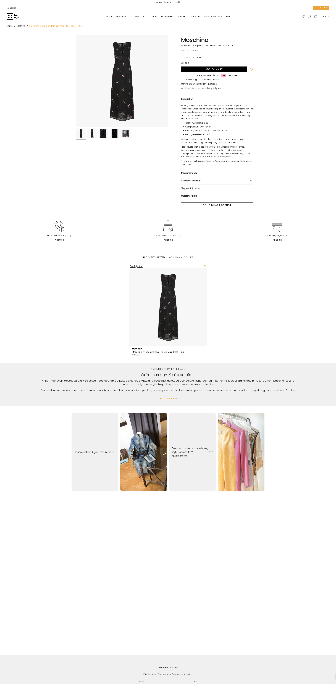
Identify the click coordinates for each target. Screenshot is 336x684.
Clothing (21, 25)
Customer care (189, 195)
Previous (76, 81)
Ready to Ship (136, 266)
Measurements (189, 173)
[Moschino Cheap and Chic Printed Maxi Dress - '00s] (168, 307)
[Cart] (316, 16)
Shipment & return (190, 188)
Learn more (59, 240)
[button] (121, 16)
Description (187, 99)
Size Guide (194, 51)
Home (10, 25)
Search (11, 8)
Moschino (194, 40)
